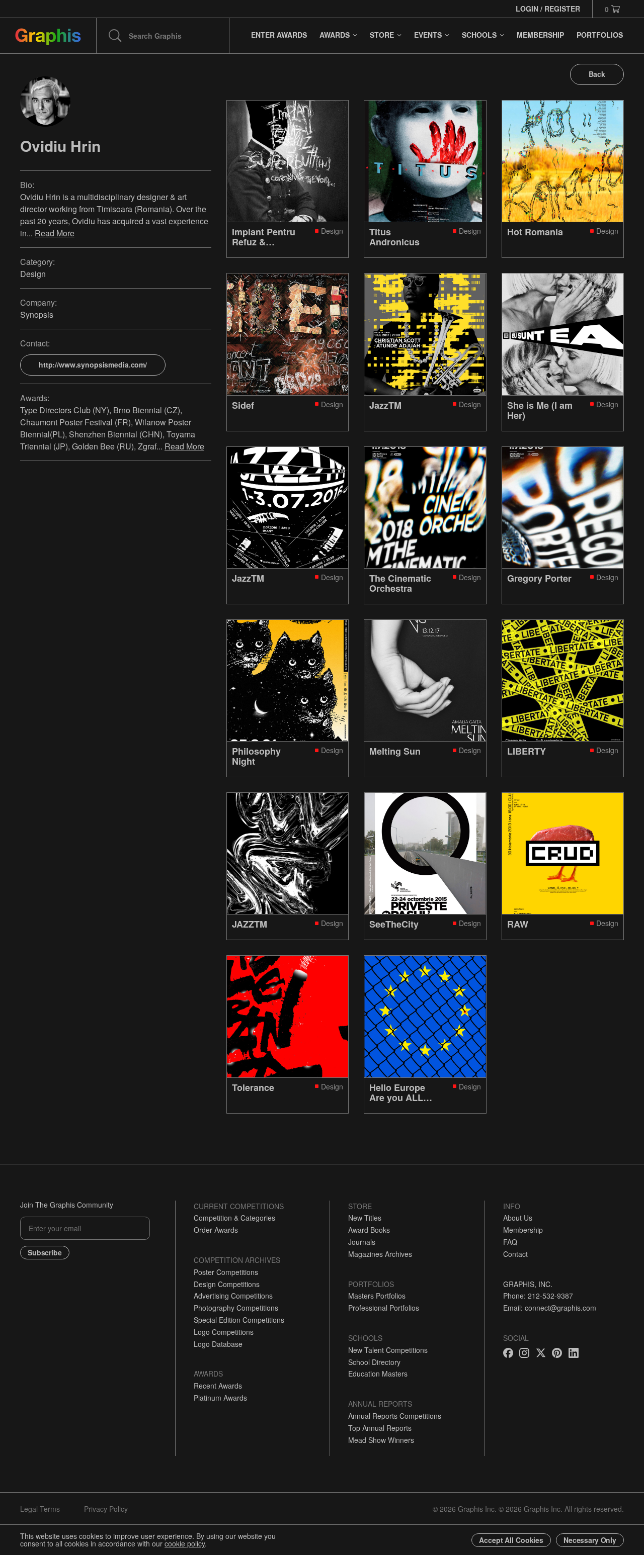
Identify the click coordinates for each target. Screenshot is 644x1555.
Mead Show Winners (381, 1440)
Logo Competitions (224, 1332)
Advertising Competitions (233, 1296)
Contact (515, 1254)
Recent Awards (218, 1386)
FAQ (510, 1242)
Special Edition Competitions (239, 1320)
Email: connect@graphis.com (549, 1308)
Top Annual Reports (380, 1428)
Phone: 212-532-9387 (538, 1296)
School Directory (374, 1362)
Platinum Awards (220, 1398)
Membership (523, 1230)
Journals (361, 1242)
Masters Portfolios (377, 1296)
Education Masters (378, 1373)
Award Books (369, 1230)
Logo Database (218, 1344)
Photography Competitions (236, 1308)
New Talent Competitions (388, 1350)
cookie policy (185, 1543)
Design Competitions (227, 1284)
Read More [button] (54, 232)
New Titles (364, 1218)
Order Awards (216, 1230)
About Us (517, 1218)
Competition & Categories (234, 1218)
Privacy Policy (106, 1509)
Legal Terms (40, 1509)
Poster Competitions (226, 1272)
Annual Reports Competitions (394, 1416)
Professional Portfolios (383, 1308)
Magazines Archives (380, 1254)
